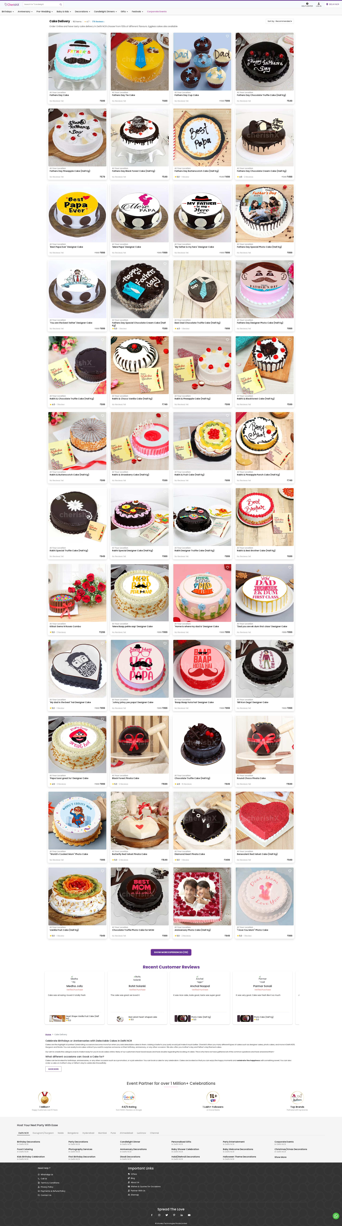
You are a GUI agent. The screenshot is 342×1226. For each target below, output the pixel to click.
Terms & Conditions (50, 1182)
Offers (134, 1174)
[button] (40, 4)
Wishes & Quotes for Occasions (146, 1186)
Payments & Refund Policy (53, 1191)
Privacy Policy (47, 1187)
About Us (135, 1182)
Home (48, 1034)
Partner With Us (138, 1190)
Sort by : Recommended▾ (280, 21)
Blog (133, 1178)
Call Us (44, 1178)
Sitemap (135, 1194)
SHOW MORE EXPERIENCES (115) (171, 951)
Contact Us (46, 1195)
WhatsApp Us (47, 1174)
